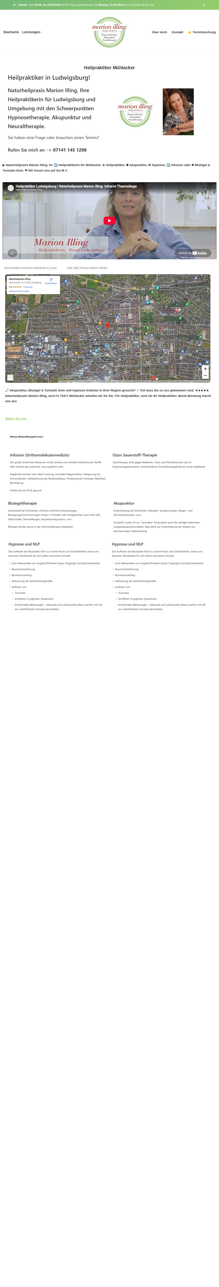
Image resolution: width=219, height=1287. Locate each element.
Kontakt (177, 32)
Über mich (159, 32)
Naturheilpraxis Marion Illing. (31, 268)
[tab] (32, 268)
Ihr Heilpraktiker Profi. (88, 268)
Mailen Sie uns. (16, 418)
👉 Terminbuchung (202, 32)
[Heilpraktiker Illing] (109, 32)
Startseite (11, 32)
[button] (41, 32)
